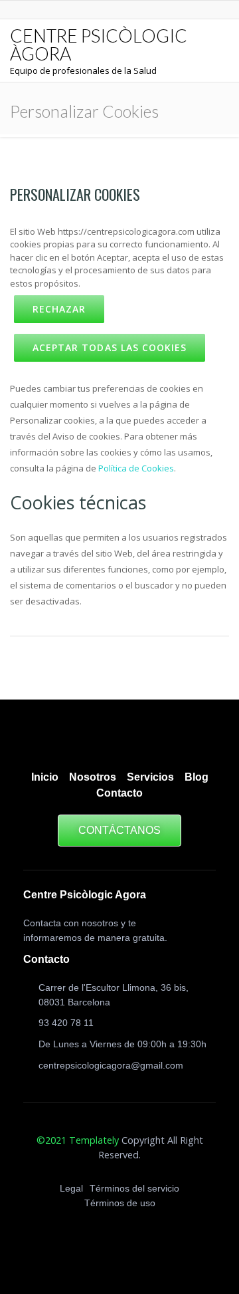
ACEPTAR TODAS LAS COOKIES (110, 347)
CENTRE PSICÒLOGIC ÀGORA (98, 45)
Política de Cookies (136, 468)
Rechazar (59, 309)
